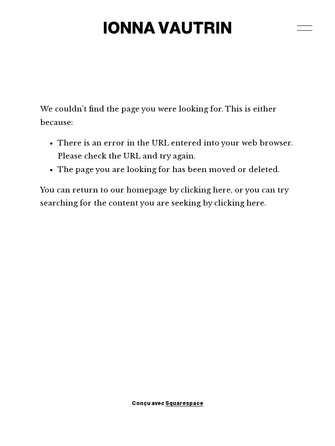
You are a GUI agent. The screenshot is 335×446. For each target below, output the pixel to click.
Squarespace (184, 403)
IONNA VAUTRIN (167, 28)
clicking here (206, 190)
